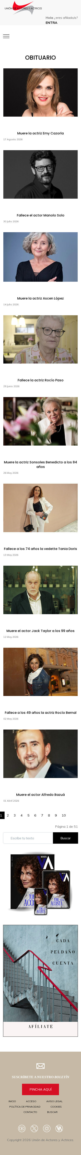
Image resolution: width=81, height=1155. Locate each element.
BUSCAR (52, 1112)
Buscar (65, 838)
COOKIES (56, 1106)
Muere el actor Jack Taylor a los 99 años (40, 630)
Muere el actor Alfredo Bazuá (40, 794)
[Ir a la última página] (75, 813)
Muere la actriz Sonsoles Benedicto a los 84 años (40, 464)
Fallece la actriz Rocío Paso (41, 380)
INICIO (12, 1101)
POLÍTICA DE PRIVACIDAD (24, 1106)
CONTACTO (30, 1112)
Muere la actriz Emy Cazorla (40, 133)
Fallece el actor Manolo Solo (40, 215)
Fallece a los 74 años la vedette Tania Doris (40, 548)
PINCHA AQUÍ (40, 1089)
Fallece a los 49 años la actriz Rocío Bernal (40, 712)
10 (64, 815)
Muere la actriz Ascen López (40, 298)
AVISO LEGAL (54, 1101)
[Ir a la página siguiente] (70, 813)
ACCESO (31, 1101)
